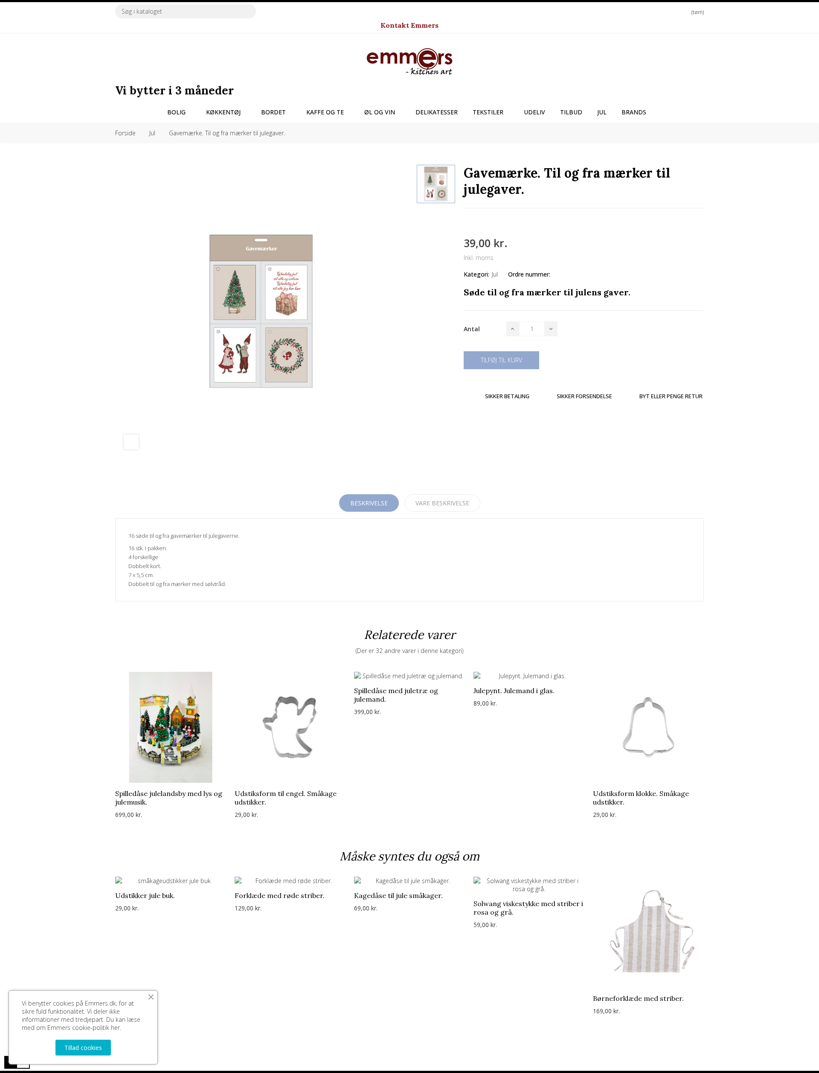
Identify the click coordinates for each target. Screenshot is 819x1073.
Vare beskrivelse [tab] (442, 503)
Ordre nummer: (529, 274)
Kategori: (476, 274)
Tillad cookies (83, 1048)
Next (720, 751)
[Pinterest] (497, 223)
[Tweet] (481, 223)
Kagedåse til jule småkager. (398, 895)
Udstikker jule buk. (145, 895)
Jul (495, 274)
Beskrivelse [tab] (369, 503)
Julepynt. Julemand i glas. (514, 690)
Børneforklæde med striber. (638, 998)
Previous (98, 751)
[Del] (466, 223)
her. (116, 1027)
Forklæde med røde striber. (280, 895)
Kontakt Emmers (409, 25)
